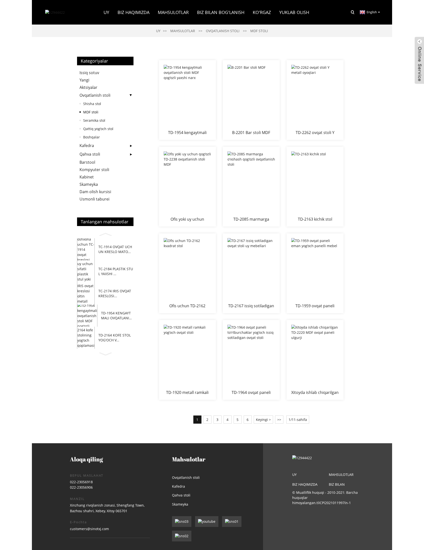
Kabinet (87, 177)
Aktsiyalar (88, 87)
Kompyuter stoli (94, 169)
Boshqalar (91, 137)
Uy (106, 12)
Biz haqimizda (305, 484)
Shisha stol (92, 103)
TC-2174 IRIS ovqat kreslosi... (114, 293)
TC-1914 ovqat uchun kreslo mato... (115, 249)
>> (279, 419)
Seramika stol (94, 120)
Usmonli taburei (94, 199)
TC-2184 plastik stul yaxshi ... (115, 271)
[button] (105, 234)
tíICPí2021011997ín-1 (334, 502)
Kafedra (87, 145)
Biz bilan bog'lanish (220, 12)
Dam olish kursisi (95, 191)
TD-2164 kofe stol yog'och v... (114, 337)
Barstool (87, 162)
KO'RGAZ (262, 12)
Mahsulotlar (173, 12)
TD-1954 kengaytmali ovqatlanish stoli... (117, 315)
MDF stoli (259, 30)
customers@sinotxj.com (89, 528)
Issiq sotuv (89, 72)
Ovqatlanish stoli (222, 30)
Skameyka (89, 184)
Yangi (84, 80)
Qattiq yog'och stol (98, 128)
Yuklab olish (294, 12)
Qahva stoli (90, 154)
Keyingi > (263, 419)
